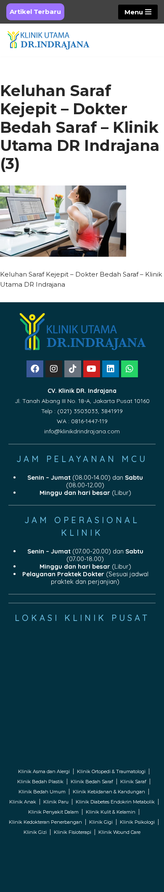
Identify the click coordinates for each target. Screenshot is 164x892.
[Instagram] (53, 368)
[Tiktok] (72, 368)
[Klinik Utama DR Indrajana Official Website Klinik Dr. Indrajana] (48, 40)
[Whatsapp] (129, 368)
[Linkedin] (110, 368)
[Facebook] (34, 368)
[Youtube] (91, 368)
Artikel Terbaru (35, 12)
